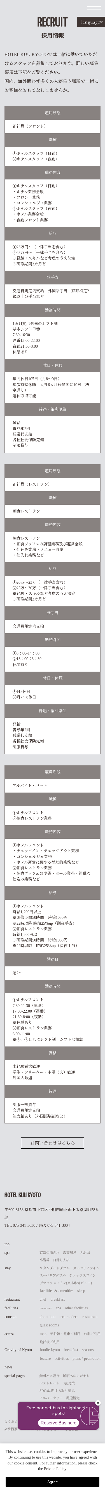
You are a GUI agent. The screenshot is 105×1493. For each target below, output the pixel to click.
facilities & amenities (56, 1291)
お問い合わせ (46, 1422)
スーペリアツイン (86, 1268)
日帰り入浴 (61, 1260)
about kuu (47, 1317)
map (43, 1334)
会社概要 (11, 1429)
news (8, 1367)
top (7, 1244)
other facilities (76, 1308)
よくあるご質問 (16, 1422)
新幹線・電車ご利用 (65, 1334)
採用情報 (71, 1429)
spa (7, 1253)
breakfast (57, 1299)
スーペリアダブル (52, 1275)
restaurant (12, 1299)
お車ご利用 (92, 1334)
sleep (81, 1291)
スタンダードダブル (54, 1268)
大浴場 (85, 1253)
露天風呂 (69, 1253)
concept (10, 1317)
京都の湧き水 (49, 1253)
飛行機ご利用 (49, 1342)
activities (62, 1358)
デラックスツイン (82, 1275)
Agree (52, 1482)
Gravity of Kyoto (18, 1350)
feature (45, 1358)
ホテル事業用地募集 (41, 1429)
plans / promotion (87, 1358)
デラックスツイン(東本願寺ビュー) (65, 1283)
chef (43, 1299)
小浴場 (44, 1260)
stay (7, 1268)
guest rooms (49, 1325)
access (9, 1334)
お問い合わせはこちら (52, 1143)
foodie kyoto (50, 1350)
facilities (11, 1308)
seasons (88, 1350)
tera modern (68, 1317)
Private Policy (55, 1469)
